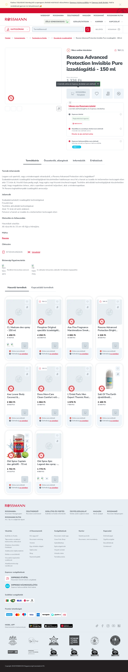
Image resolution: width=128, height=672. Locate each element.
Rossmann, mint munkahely (88, 539)
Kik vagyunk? (34, 536)
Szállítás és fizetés (11, 536)
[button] (82, 21)
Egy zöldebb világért (36, 546)
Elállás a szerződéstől (12, 554)
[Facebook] (102, 625)
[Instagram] (108, 625)
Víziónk (32, 543)
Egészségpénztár (60, 546)
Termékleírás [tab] (32, 160)
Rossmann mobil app (61, 536)
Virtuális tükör (59, 553)
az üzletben (24, 354)
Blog (31, 553)
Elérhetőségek (108, 536)
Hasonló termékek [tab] (17, 287)
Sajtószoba (33, 550)
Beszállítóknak (108, 543)
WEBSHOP (45, 15)
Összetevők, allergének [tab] (56, 160)
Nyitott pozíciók (84, 536)
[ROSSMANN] (15, 505)
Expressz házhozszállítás (79, 2)
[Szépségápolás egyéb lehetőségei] (27, 38)
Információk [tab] (79, 160)
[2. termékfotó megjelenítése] (13, 108)
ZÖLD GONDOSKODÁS (55, 21)
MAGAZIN (86, 15)
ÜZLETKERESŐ (73, 15)
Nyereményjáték (35, 557)
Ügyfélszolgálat (108, 539)
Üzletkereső (107, 546)
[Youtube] (113, 625)
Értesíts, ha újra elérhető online (82, 134)
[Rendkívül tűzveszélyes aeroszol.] (8, 344)
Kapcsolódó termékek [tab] (42, 287)
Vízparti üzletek (59, 550)
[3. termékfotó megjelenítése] (19, 108)
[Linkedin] (119, 625)
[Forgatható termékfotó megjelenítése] (59, 108)
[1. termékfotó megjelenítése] (7, 108)
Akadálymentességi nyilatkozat (11, 565)
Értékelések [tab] (96, 160)
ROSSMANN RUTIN (115, 15)
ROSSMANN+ (58, 15)
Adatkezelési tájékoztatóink (14, 551)
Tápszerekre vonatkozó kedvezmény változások (13, 540)
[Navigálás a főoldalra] (15, 19)
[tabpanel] (64, 221)
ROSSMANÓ (99, 15)
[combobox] (58, 29)
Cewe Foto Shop (59, 539)
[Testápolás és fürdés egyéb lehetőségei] (49, 38)
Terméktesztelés (59, 557)
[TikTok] (97, 625)
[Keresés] (87, 29)
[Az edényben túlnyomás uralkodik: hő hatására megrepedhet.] (12, 344)
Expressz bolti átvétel (100, 2)
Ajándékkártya (59, 543)
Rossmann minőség (36, 539)
